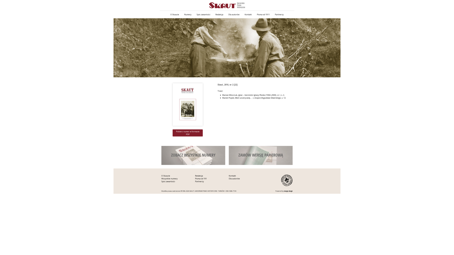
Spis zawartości (203, 14)
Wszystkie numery (169, 178)
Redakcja (219, 14)
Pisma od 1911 (263, 14)
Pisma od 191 (201, 178)
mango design (288, 191)
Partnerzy (279, 14)
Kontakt (248, 14)
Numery (187, 14)
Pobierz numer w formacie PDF (187, 133)
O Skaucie (174, 14)
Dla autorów (233, 14)
